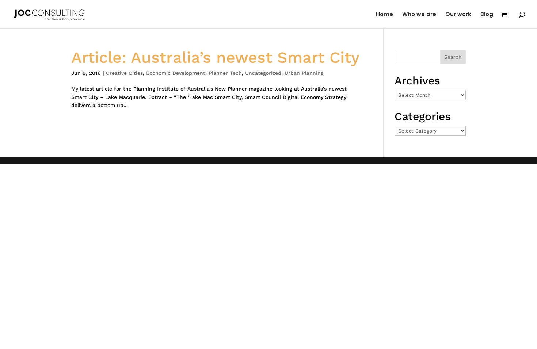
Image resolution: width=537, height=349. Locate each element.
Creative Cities (124, 73)
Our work (458, 15)
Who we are (419, 15)
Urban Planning (304, 73)
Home (384, 15)
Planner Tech (225, 73)
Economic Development (175, 73)
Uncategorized (263, 73)
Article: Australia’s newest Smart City (215, 57)
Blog (486, 15)
